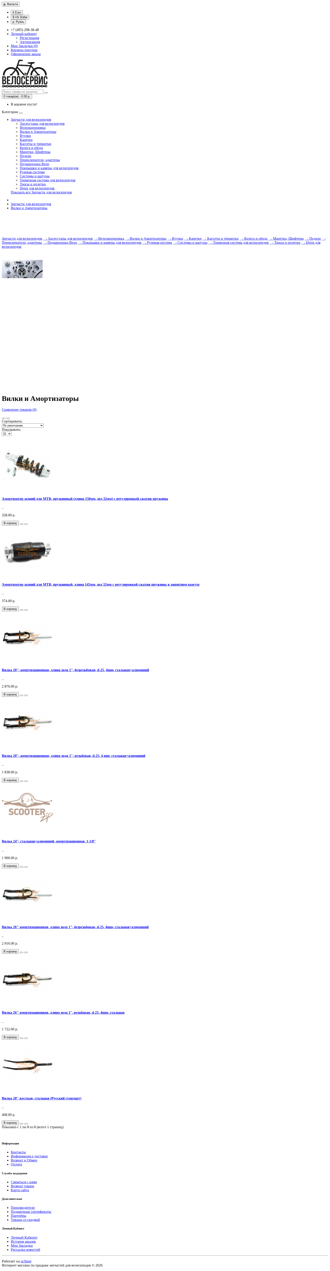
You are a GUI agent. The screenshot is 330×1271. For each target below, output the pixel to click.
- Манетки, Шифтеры (286, 238)
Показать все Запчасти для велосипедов (41, 192)
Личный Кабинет (24, 1237)
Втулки (25, 136)
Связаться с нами (24, 1182)
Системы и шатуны (35, 176)
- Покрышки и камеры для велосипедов (109, 242)
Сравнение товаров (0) (19, 409)
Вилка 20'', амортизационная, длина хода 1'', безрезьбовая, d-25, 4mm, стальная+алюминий (75, 670)
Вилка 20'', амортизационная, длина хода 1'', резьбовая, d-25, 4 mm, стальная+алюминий (73, 756)
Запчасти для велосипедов (31, 119)
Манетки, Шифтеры (35, 152)
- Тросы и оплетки (285, 242)
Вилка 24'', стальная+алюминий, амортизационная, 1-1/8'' (49, 841)
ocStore (26, 1261)
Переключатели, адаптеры (40, 160)
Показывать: (11, 429)
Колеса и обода (31, 148)
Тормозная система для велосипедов (47, 180)
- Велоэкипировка (109, 238)
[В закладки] (21, 524)
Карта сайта (20, 1190)
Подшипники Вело (34, 164)
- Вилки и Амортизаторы (145, 238)
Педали (25, 156)
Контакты (18, 1152)
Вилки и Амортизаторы (38, 132)
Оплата (16, 1164)
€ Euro (17, 12)
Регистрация (29, 38)
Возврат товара (22, 1186)
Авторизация (30, 42)
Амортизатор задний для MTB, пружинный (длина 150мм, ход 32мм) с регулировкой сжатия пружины (85, 499)
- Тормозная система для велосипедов (238, 242)
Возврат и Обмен (24, 1160)
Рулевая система (32, 172)
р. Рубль (18, 22)
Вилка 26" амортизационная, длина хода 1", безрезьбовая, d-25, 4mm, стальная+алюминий (75, 927)
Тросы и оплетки (33, 184)
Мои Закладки (22, 1245)
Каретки (26, 140)
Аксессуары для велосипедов (42, 123)
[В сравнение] (26, 524)
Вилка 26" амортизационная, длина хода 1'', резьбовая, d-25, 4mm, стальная (63, 1012)
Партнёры (18, 1216)
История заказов (23, 1241)
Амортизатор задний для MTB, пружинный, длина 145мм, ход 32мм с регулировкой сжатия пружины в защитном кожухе (101, 584)
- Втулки (175, 238)
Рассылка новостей (25, 1249)
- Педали (313, 238)
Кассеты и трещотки (35, 144)
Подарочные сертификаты (31, 1212)
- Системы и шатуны (190, 242)
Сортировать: (12, 421)
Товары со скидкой (25, 1220)
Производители (23, 1207)
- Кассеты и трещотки (220, 238)
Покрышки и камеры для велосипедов (49, 168)
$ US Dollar (20, 17)
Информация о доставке (29, 1156)
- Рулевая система (157, 242)
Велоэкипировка (33, 128)
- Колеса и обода (253, 238)
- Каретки (193, 238)
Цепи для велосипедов (37, 188)
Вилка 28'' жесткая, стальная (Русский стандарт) (41, 1098)
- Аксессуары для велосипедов (68, 238)
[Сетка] (8, 418)
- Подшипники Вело (60, 242)
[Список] (3, 418)
